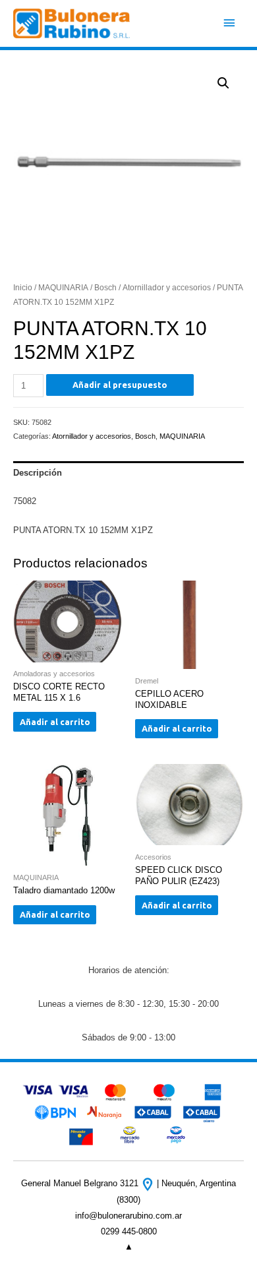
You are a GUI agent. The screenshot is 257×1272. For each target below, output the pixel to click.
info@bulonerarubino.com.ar (128, 1216)
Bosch (105, 287)
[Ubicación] (149, 1183)
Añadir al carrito (55, 721)
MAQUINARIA (63, 287)
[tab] (128, 473)
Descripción (37, 473)
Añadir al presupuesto (119, 384)
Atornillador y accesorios (167, 287)
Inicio (22, 287)
